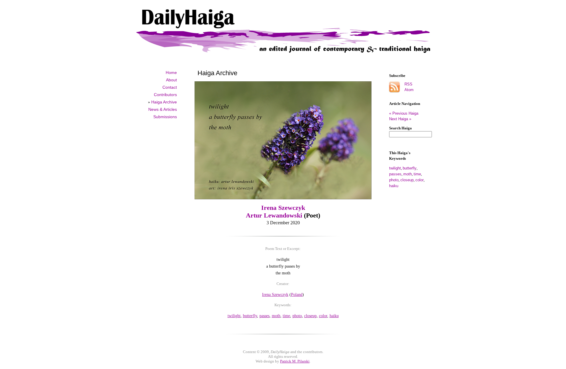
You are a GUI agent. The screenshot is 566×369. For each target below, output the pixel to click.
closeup (407, 180)
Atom (409, 90)
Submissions (165, 116)
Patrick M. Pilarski (295, 361)
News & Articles (162, 109)
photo (394, 180)
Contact (169, 87)
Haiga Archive (164, 102)
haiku (393, 186)
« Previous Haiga (406, 113)
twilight (395, 168)
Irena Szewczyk (283, 207)
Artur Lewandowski (274, 215)
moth (407, 174)
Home (171, 72)
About (171, 80)
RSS (408, 84)
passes (395, 174)
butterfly (410, 168)
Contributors (165, 94)
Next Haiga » (400, 119)
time (417, 174)
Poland (296, 294)
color (419, 180)
